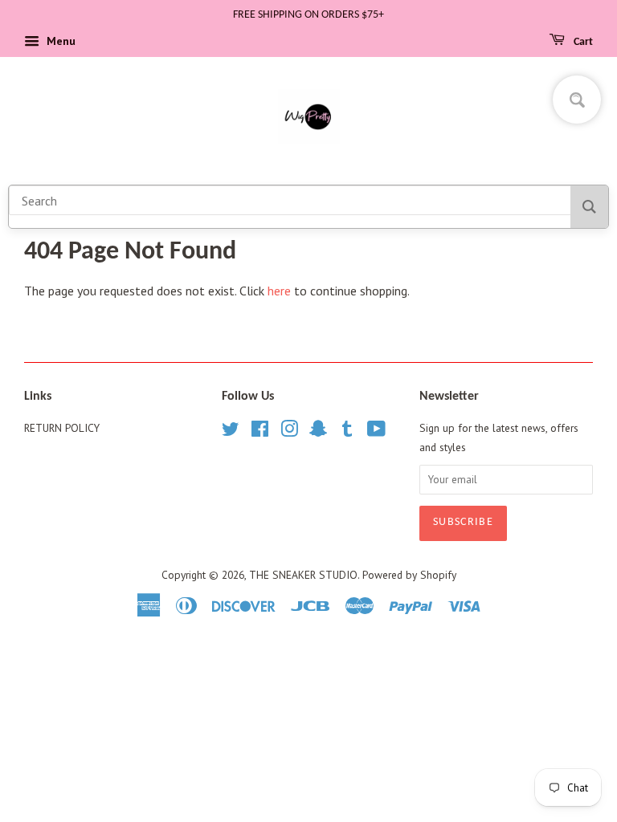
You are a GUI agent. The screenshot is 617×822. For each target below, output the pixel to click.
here (279, 291)
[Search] (589, 206)
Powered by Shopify (409, 575)
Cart (582, 42)
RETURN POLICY (62, 428)
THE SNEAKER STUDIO (303, 575)
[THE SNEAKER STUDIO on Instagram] (289, 432)
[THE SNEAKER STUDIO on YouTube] (376, 432)
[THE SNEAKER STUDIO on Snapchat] (318, 432)
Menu (59, 41)
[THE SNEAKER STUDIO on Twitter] (230, 432)
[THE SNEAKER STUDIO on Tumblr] (347, 432)
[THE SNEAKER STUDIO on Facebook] (260, 432)
